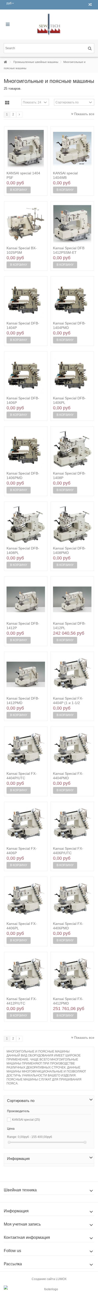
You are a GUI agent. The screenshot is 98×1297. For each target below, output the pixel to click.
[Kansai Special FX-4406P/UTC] (72, 824)
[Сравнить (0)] (90, 4)
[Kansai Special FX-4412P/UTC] (26, 974)
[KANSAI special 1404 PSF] (26, 149)
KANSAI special (26, 1119)
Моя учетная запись (22, 1224)
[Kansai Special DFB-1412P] (26, 599)
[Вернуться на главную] (5, 62)
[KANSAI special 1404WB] (72, 149)
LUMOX (61, 1279)
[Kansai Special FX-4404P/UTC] (26, 749)
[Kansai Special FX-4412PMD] (72, 974)
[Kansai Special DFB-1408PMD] (72, 524)
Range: (12, 1137)
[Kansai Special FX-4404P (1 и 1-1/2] (72, 674)
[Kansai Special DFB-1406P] (26, 374)
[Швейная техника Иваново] (49, 24)
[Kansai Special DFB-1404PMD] (72, 299)
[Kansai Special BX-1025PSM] (26, 224)
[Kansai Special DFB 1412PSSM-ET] (72, 224)
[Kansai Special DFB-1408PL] (26, 524)
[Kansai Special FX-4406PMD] (72, 899)
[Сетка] (7, 103)
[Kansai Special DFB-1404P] (26, 299)
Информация (18, 1158)
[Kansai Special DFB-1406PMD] (26, 449)
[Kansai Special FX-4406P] (26, 824)
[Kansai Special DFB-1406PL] (72, 374)
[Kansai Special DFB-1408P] (72, 449)
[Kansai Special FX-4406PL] (26, 899)
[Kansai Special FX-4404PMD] (72, 749)
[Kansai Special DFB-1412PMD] (26, 674)
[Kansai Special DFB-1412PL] (72, 599)
